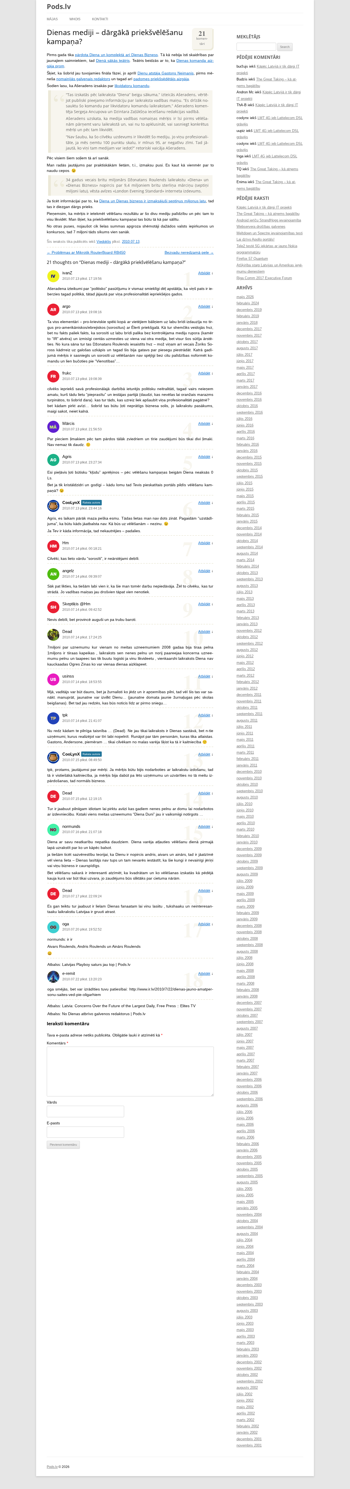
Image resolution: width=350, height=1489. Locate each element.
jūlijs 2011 (244, 727)
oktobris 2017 (247, 342)
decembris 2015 (249, 457)
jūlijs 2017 (244, 355)
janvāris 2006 (247, 1150)
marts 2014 (245, 560)
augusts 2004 (247, 1234)
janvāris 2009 (247, 919)
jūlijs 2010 (244, 804)
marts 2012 (245, 676)
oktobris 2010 (247, 785)
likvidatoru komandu (132, 86)
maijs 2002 (245, 1407)
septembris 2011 (249, 714)
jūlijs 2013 (244, 592)
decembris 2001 (249, 1439)
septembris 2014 (250, 547)
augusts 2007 (247, 1028)
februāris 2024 (248, 303)
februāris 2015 (248, 515)
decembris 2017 (249, 329)
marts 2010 (245, 829)
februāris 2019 (248, 316)
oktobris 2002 (247, 1375)
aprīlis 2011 (246, 746)
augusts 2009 (247, 874)
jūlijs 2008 (244, 958)
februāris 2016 (248, 445)
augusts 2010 (247, 797)
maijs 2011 (245, 740)
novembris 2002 (249, 1368)
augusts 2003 (247, 1311)
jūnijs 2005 (245, 1195)
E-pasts (53, 1123)
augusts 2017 (247, 348)
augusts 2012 (247, 650)
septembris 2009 (250, 868)
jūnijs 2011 (245, 733)
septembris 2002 (250, 1381)
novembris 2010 (249, 778)
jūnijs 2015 (245, 489)
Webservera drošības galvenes (261, 227)
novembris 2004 (249, 1215)
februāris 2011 (248, 759)
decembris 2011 (249, 695)
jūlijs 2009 (244, 881)
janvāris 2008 (247, 996)
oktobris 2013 (247, 573)
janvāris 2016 (247, 451)
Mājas (52, 19)
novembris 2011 (249, 701)
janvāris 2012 (247, 688)
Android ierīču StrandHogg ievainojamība (269, 220)
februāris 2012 (248, 682)
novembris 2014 (249, 534)
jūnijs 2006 (245, 1118)
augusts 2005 (247, 1182)
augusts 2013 (247, 586)
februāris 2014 (248, 566)
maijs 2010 (245, 817)
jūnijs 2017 (245, 361)
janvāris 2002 (247, 1433)
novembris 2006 (249, 1086)
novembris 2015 (249, 464)
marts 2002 (245, 1420)
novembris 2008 (249, 932)
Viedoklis (104, 242)
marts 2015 (245, 509)
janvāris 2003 (247, 1356)
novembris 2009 (249, 855)
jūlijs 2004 (244, 1240)
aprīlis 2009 (246, 900)
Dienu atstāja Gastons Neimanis (166, 73)
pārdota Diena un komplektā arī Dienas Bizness (116, 55)
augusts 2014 (247, 553)
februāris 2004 (248, 1272)
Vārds (52, 1102)
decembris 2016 (249, 393)
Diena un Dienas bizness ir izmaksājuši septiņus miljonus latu (152, 201)
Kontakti (100, 19)
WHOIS (74, 19)
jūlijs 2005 (244, 1189)
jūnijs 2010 (245, 810)
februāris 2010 (248, 836)
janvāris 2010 (247, 842)
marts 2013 (245, 611)
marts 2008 (245, 984)
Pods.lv (59, 6)
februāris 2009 (248, 913)
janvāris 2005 (247, 1208)
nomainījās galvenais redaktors (83, 79)
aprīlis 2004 (246, 1260)
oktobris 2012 (247, 637)
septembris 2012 (250, 644)
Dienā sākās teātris (113, 61)
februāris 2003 (248, 1349)
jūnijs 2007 (245, 1041)
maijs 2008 (245, 971)
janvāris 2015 (247, 521)
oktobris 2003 (247, 1298)
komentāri (202, 37)
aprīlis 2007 (246, 1054)
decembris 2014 (249, 528)
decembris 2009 (249, 849)
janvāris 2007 (247, 1073)
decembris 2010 (249, 772)
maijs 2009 (245, 894)
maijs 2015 (245, 496)
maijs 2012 (245, 663)
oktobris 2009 (247, 861)
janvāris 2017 (247, 387)
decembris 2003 (249, 1285)
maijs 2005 (245, 1202)
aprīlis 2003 (246, 1336)
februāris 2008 (248, 990)
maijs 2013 (245, 599)
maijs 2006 (245, 1125)
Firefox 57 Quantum (252, 259)
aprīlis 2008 (246, 977)
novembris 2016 (249, 400)
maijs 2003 (245, 1330)
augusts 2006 (247, 1105)
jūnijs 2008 (245, 964)
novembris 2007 (249, 1009)
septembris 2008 (250, 945)
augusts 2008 (247, 952)
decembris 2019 (249, 310)
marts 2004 (245, 1266)
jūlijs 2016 (244, 419)
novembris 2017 (249, 336)
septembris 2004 (250, 1227)
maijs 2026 (245, 297)
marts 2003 (245, 1343)
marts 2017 (245, 380)
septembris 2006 (250, 1099)
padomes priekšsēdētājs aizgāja (161, 79)
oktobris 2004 (247, 1221)
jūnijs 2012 (245, 656)
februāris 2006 (248, 1144)
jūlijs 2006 (244, 1112)
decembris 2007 (249, 1003)
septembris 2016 (250, 412)
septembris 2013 (250, 579)
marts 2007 (245, 1060)
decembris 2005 (249, 1157)
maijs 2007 (245, 1048)
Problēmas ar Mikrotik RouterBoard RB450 (86, 252)
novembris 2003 (249, 1292)
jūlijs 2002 (244, 1394)
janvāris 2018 (247, 323)
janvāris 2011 (247, 765)
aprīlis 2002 (246, 1413)
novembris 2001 (249, 1445)
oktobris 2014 (247, 541)
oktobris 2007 (247, 1016)
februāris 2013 (248, 618)
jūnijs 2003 (245, 1324)
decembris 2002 (249, 1362)
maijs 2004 (245, 1253)
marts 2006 (245, 1137)
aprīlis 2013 (246, 605)
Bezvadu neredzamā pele (189, 252)
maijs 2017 (245, 368)
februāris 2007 (248, 1067)
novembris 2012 (249, 631)
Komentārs (57, 1043)
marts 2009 (245, 907)
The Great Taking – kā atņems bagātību (268, 214)
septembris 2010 (250, 791)
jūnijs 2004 (245, 1247)
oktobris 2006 (247, 1093)
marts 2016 (245, 438)
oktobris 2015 (247, 470)
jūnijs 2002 (245, 1400)
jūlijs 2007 (244, 1035)
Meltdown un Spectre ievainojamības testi (270, 233)
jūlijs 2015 (244, 483)
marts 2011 (245, 752)
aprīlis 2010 (246, 823)
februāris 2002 (248, 1426)
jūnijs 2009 (245, 887)
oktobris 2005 (247, 1169)
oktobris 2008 (247, 939)
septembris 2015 (250, 477)
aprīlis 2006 (246, 1131)
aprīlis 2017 (246, 374)
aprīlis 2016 (246, 432)
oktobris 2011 (247, 708)
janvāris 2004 (247, 1279)
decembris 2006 (249, 1080)
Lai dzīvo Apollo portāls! (256, 239)
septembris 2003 (250, 1304)
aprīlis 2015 (246, 502)
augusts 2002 (247, 1388)
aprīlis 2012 (246, 669)
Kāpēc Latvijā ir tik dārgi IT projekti (264, 207)
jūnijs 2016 (245, 425)
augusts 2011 (247, 720)
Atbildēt (204, 273)
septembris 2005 (250, 1176)
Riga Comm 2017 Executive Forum (264, 278)
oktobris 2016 (247, 406)
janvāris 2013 (247, 624)
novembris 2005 (249, 1163)
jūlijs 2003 (244, 1317)
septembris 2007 (250, 1022)
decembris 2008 (249, 926)
